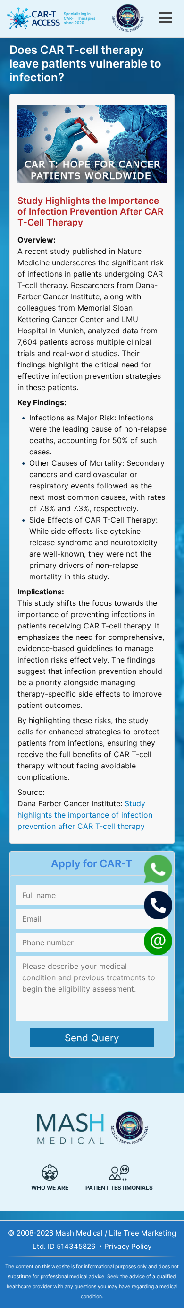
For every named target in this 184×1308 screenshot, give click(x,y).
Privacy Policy (127, 1246)
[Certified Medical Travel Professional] (131, 20)
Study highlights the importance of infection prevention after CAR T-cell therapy (84, 815)
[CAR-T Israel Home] (31, 18)
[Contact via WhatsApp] (158, 880)
